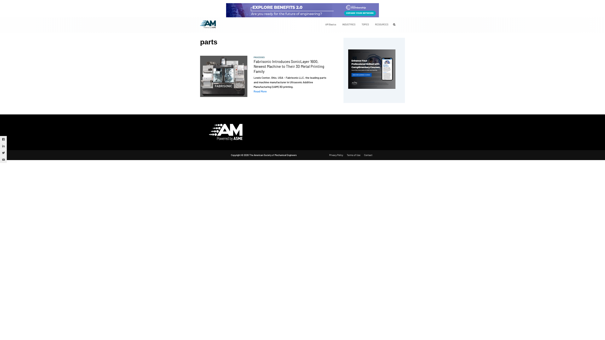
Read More (260, 91)
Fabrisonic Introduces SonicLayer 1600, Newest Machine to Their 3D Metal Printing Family (289, 66)
